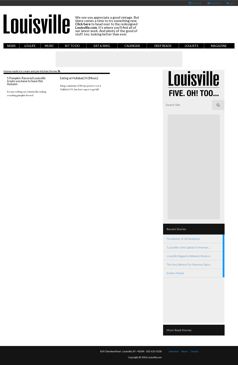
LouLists (191, 46)
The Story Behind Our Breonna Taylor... (189, 264)
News (11, 46)
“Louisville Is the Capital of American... (188, 247)
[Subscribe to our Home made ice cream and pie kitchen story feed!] (59, 71)
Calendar (132, 46)
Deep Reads (162, 46)
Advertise (174, 351)
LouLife (30, 46)
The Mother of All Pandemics (183, 239)
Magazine (219, 46)
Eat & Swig (102, 46)
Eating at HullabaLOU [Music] (79, 78)
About (184, 351)
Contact (194, 351)
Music (49, 46)
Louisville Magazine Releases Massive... (189, 256)
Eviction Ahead (175, 273)
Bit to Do (72, 46)
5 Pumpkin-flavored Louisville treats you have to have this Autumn (26, 81)
